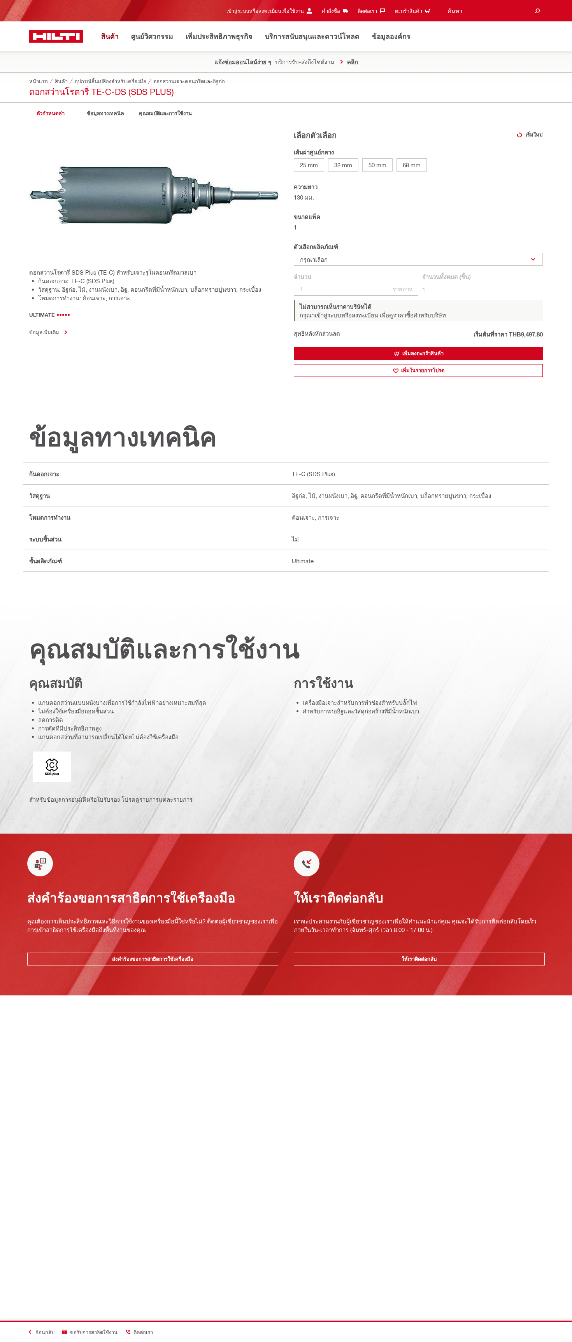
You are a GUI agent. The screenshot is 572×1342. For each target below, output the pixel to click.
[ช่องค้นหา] (537, 10)
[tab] (50, 113)
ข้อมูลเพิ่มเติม (44, 332)
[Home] (56, 36)
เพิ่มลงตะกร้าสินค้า (423, 353)
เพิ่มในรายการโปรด (422, 370)
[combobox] (492, 10)
